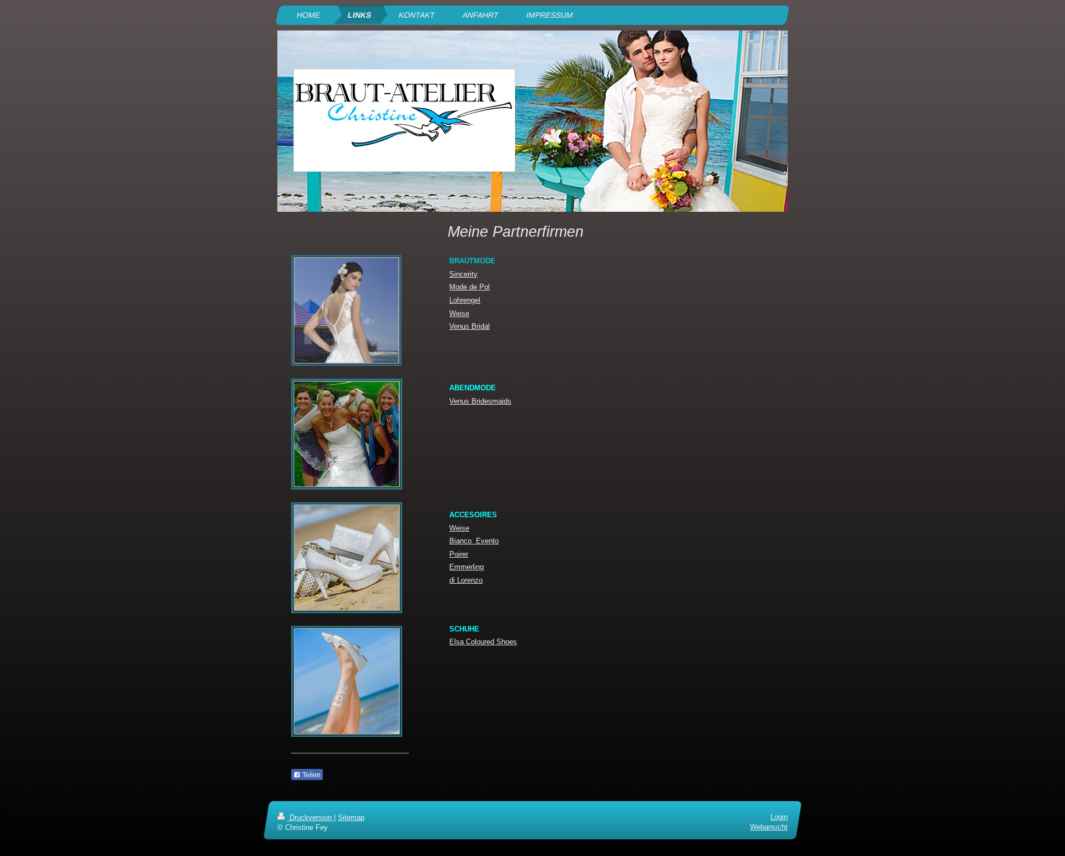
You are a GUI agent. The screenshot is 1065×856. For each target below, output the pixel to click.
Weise (459, 313)
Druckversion (310, 817)
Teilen (311, 775)
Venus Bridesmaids (480, 401)
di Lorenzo (466, 580)
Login (779, 817)
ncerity (467, 274)
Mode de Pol (469, 287)
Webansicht (769, 827)
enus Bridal (472, 326)
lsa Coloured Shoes (485, 642)
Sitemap (351, 817)
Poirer (458, 554)
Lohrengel (464, 300)
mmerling (469, 567)
